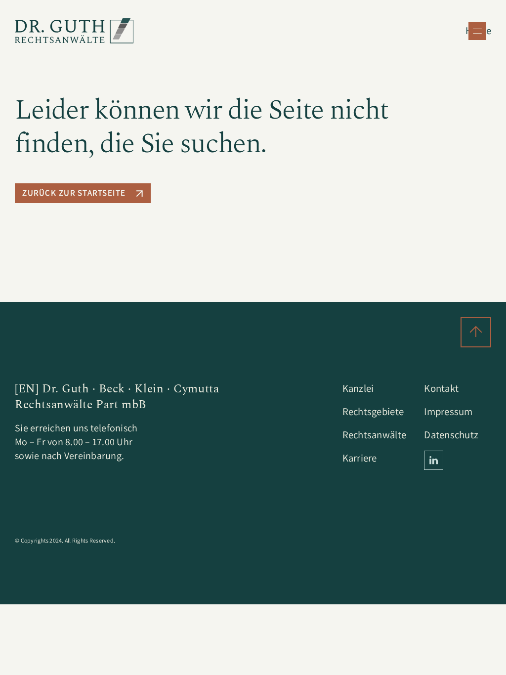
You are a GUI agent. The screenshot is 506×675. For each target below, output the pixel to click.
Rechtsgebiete (373, 411)
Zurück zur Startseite (74, 192)
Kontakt (441, 388)
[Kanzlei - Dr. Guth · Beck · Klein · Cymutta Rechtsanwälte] (74, 30)
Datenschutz (451, 434)
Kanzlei (358, 388)
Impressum (448, 411)
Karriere (359, 457)
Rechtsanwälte (374, 434)
